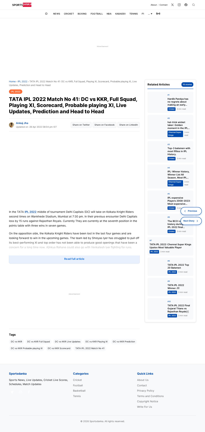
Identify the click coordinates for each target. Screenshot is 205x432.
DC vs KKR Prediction (124, 341)
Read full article (74, 258)
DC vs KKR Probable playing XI (27, 348)
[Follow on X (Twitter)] (12, 392)
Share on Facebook (104, 124)
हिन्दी (158, 13)
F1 (143, 13)
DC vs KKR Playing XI (97, 341)
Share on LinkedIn (128, 124)
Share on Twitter (81, 124)
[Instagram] (179, 4)
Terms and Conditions (150, 396)
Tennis (133, 13)
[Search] (193, 4)
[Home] (46, 14)
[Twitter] (172, 4)
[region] (102, 46)
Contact (164, 5)
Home (12, 81)
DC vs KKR (16, 341)
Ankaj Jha (22, 123)
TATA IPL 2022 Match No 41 (89, 348)
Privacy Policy (145, 390)
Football (97, 13)
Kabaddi (120, 13)
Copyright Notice (147, 401)
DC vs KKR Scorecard (59, 348)
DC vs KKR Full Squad (38, 341)
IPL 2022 (22, 81)
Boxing (82, 13)
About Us (142, 380)
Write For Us (144, 406)
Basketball (79, 390)
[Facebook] (186, 4)
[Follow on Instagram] (20, 392)
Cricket (69, 13)
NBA (109, 13)
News (56, 13)
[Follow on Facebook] (29, 392)
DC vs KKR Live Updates (67, 341)
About (154, 5)
